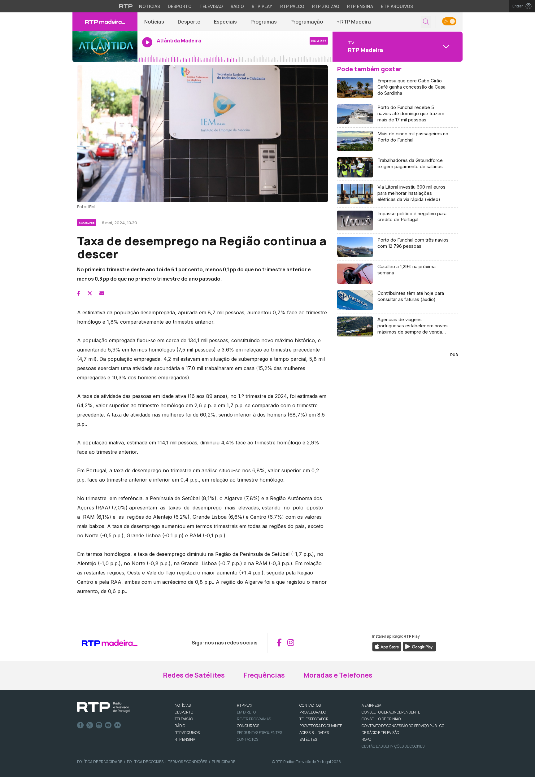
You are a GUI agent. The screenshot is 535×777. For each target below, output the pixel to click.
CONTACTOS (310, 705)
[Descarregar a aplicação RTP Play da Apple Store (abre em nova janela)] (387, 646)
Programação (306, 21)
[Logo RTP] (103, 707)
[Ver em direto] (104, 46)
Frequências (264, 675)
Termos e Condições (187, 761)
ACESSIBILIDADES (314, 732)
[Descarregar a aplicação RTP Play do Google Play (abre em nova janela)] (419, 646)
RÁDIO (180, 725)
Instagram (99, 725)
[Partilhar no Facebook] (78, 293)
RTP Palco (292, 6)
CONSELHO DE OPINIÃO (381, 719)
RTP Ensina (360, 6)
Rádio (237, 6)
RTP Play (262, 6)
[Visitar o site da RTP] (126, 6)
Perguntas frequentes (259, 732)
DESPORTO (184, 712)
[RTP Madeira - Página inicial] (104, 21)
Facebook (80, 725)
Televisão (211, 6)
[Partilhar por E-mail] (101, 293)
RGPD (366, 739)
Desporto (180, 6)
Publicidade (223, 761)
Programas (263, 21)
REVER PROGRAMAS (254, 719)
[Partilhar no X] (89, 293)
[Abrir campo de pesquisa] (426, 22)
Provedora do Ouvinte (320, 725)
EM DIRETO (246, 712)
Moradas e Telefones (337, 675)
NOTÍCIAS (183, 705)
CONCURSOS (248, 725)
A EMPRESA (371, 705)
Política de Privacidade (99, 761)
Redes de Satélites (194, 675)
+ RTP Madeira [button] (354, 21)
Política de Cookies (145, 761)
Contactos (247, 739)
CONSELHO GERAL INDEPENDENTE (391, 712)
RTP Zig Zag (325, 6)
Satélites (308, 739)
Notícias (149, 6)
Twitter (89, 725)
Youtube (108, 725)
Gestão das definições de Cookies (393, 746)
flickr (117, 725)
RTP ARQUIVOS (187, 732)
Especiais (225, 21)
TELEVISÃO (184, 719)
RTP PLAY (244, 705)
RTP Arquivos (397, 6)
